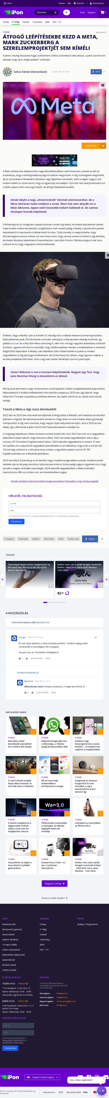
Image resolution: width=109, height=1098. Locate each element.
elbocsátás (49, 538)
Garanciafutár (8, 934)
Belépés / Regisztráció (87, 924)
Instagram (9, 538)
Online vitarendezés (11, 949)
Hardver (26, 22)
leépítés (35, 538)
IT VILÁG (6, 32)
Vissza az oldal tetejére (53, 898)
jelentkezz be (43, 622)
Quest (16, 343)
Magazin (91, 12)
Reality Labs (73, 538)
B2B (69, 3)
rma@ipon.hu (61, 997)
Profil (80, 918)
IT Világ (11, 738)
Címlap (6, 22)
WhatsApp (23, 538)
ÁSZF (61, 1092)
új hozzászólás (37, 658)
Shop (82, 12)
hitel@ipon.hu (62, 993)
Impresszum (49, 1092)
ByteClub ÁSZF (74, 1092)
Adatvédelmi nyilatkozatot (68, 516)
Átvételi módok (9, 965)
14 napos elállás (9, 944)
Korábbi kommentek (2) (28, 672)
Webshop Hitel (9, 924)
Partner (62, 3)
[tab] (45, 602)
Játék (47, 22)
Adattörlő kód (8, 960)
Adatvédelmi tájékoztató (13, 954)
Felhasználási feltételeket (43, 516)
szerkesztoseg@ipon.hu (64, 1001)
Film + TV (57, 22)
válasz (47, 658)
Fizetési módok (9, 970)
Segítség (44, 977)
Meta (60, 538)
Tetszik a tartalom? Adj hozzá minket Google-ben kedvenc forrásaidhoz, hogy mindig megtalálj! (54, 481)
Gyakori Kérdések (10, 939)
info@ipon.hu (61, 1005)
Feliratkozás (16, 521)
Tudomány (37, 22)
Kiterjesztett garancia (12, 929)
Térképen (22, 984)
